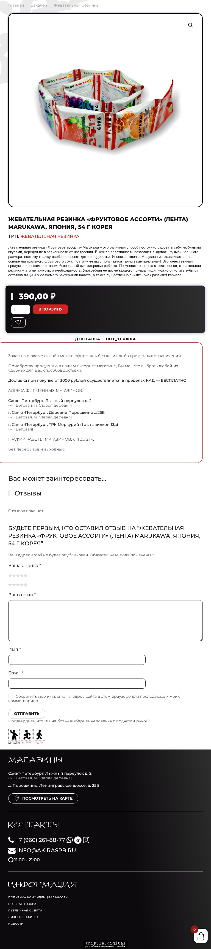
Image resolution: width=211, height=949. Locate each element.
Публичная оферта (25, 910)
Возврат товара (22, 904)
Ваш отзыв (22, 594)
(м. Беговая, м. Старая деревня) (49, 775)
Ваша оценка (24, 565)
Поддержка (121, 339)
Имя (14, 649)
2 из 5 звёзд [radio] (14, 575)
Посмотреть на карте (47, 798)
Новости (16, 923)
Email (15, 673)
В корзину (50, 309)
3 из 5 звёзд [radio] (18, 575)
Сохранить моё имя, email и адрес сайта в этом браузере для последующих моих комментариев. (94, 698)
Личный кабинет (23, 917)
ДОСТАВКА (87, 339)
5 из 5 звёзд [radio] (25, 575)
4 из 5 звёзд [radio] (22, 575)
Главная (16, 5)
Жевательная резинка (76, 5)
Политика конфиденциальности (38, 897)
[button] (191, 25)
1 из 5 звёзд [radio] (10, 575)
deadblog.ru (34, 742)
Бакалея (38, 5)
